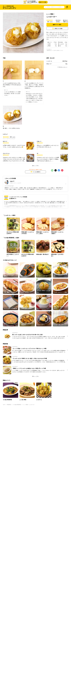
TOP (4, 404)
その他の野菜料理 (17, 404)
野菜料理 (9, 404)
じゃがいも (49, 61)
